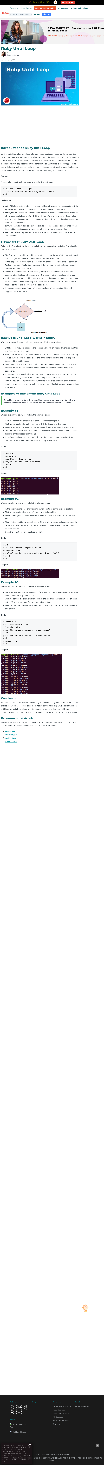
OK (30, 1445)
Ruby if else (10, 731)
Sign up (56, 1424)
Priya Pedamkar (13, 55)
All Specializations (79, 8)
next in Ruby (10, 738)
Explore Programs (61, 1413)
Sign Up (46, 14)
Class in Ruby (11, 741)
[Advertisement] (17, 776)
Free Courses (26, 8)
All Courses (63, 8)
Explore (13, 8)
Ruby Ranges (11, 735)
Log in (37, 14)
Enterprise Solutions (62, 1406)
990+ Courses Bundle (45, 8)
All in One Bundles (61, 1421)
